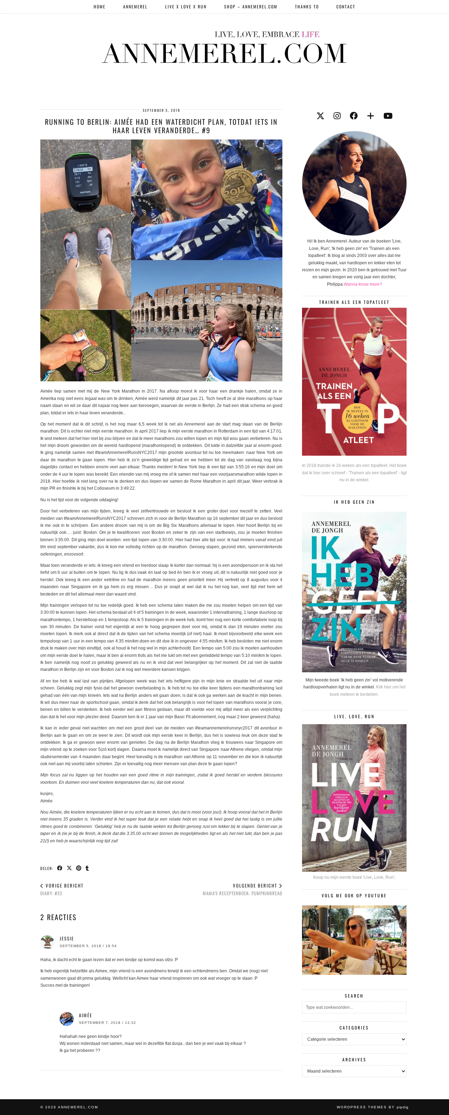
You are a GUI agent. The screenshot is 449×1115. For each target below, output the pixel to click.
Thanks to (307, 6)
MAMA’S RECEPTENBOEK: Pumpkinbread (242, 889)
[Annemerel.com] (224, 46)
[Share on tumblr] (87, 867)
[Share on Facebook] (60, 867)
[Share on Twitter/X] (70, 867)
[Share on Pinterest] (79, 867)
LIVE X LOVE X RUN (186, 6)
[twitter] (320, 116)
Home (100, 6)
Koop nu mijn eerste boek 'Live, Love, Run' (353, 877)
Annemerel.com (78, 1107)
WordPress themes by (373, 1107)
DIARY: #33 (61, 889)
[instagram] (337, 116)
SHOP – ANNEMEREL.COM (250, 6)
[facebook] (354, 116)
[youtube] (388, 116)
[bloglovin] (370, 116)
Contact (345, 6)
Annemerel (135, 6)
